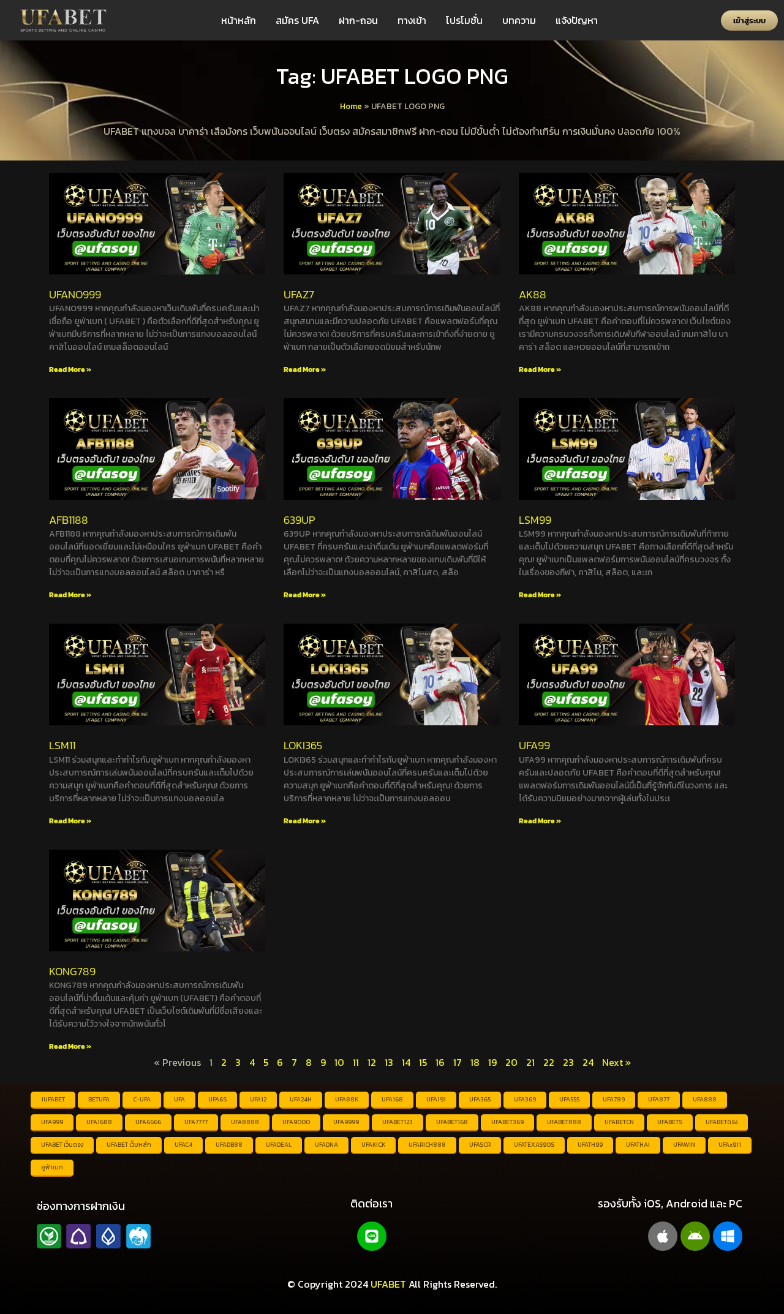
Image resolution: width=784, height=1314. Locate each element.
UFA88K (346, 1099)
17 (457, 1062)
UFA (179, 1099)
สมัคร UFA (297, 20)
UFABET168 (452, 1122)
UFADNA (326, 1144)
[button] (749, 20)
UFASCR (480, 1144)
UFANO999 (75, 294)
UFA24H (301, 1099)
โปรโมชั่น (464, 20)
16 (440, 1062)
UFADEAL (279, 1144)
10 (339, 1062)
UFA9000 (296, 1122)
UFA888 (705, 1099)
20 (511, 1062)
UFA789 (614, 1099)
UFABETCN (619, 1122)
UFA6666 (148, 1122)
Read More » (70, 369)
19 (492, 1062)
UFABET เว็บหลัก (129, 1144)
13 (389, 1062)
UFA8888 (245, 1122)
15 (423, 1062)
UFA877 (658, 1099)
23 (568, 1062)
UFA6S (217, 1099)
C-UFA (142, 1099)
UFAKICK (373, 1144)
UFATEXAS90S (534, 1144)
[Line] (371, 1236)
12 (372, 1062)
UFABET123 (397, 1122)
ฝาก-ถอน (358, 20)
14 (406, 1062)
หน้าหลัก (238, 20)
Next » (616, 1062)
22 (548, 1062)
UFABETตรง (721, 1122)
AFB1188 (68, 520)
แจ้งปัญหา (577, 20)
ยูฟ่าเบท (52, 1167)
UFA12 (258, 1099)
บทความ (519, 20)
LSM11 (62, 745)
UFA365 (480, 1099)
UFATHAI (638, 1144)
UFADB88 (229, 1144)
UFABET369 (507, 1122)
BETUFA (99, 1099)
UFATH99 (590, 1144)
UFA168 (392, 1099)
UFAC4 (183, 1144)
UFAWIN (684, 1144)
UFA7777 (196, 1122)
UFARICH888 (427, 1144)
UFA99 (534, 745)
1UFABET (53, 1099)
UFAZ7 (299, 294)
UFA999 (52, 1122)
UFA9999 (346, 1122)
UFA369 (525, 1099)
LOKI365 (303, 745)
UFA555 (569, 1099)
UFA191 (436, 1099)
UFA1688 (99, 1122)
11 (356, 1062)
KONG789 (72, 971)
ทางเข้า (412, 20)
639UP (299, 520)
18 (475, 1062)
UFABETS (669, 1122)
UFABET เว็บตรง (62, 1144)
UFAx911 (729, 1144)
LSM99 (535, 520)
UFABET (388, 1284)
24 (588, 1062)
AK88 (532, 294)
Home (351, 106)
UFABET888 (564, 1122)
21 (530, 1062)
